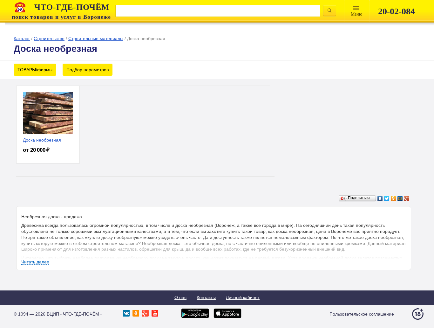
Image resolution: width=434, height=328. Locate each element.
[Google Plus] (406, 198)
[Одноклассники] (393, 198)
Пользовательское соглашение (361, 314)
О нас (180, 297)
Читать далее (35, 261)
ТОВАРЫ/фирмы (34, 69)
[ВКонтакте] (380, 198)
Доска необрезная (42, 140)
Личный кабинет (243, 297)
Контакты (206, 297)
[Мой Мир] (400, 198)
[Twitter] (386, 198)
